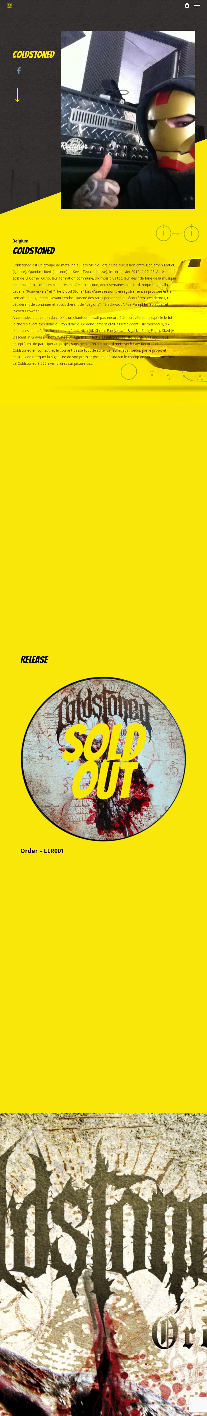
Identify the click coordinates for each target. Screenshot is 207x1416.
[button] (197, 5)
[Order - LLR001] (103, 759)
